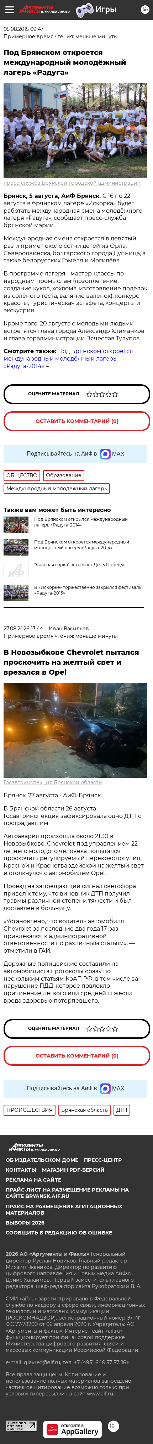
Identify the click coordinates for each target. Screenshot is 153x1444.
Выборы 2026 (25, 1223)
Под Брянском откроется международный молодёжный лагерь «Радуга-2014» (68, 358)
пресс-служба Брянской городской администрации (72, 183)
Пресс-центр (103, 1160)
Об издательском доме (42, 1160)
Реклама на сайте (33, 1180)
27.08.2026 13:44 (23, 628)
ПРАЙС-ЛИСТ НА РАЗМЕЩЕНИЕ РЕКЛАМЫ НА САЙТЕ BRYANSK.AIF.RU (67, 1193)
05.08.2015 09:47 (23, 29)
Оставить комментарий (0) (77, 421)
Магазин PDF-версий (73, 1170)
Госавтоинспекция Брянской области (53, 782)
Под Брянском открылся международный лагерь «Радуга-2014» (81, 522)
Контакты (21, 1170)
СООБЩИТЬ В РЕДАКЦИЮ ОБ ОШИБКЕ (59, 1233)
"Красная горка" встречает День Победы (79, 564)
